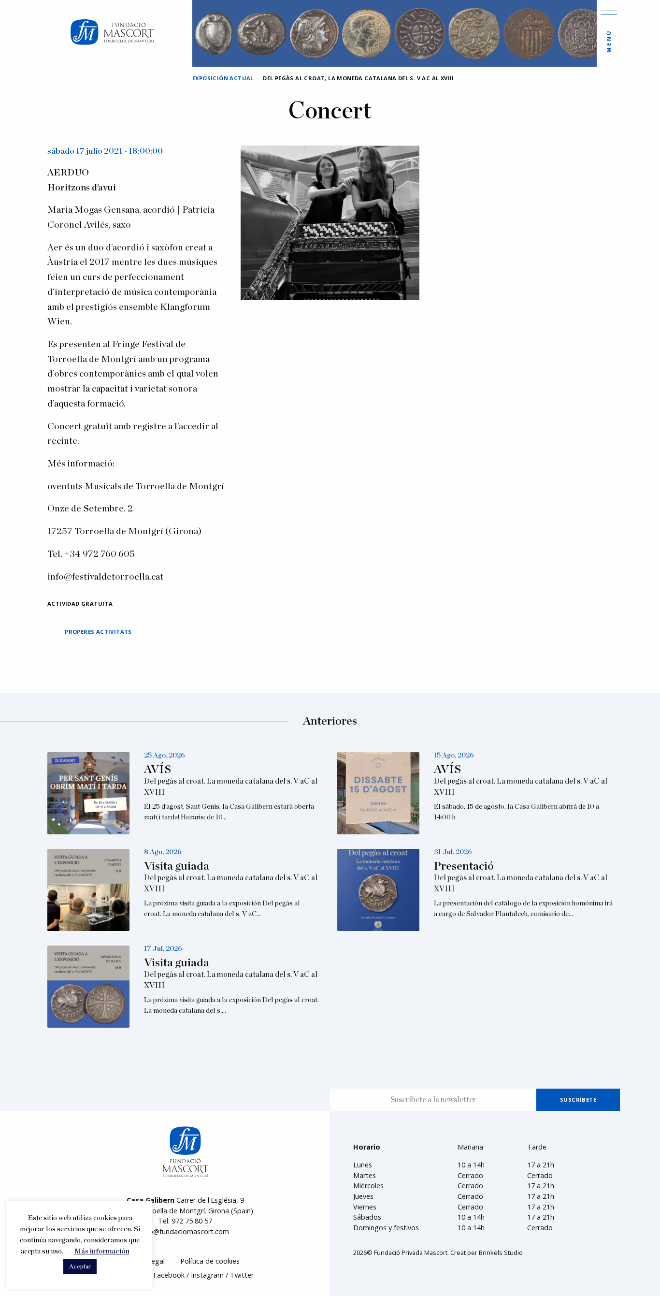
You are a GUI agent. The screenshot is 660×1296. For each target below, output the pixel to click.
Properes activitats (98, 631)
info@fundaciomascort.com (185, 1231)
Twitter (242, 1275)
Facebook (169, 1275)
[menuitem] (209, 1261)
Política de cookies (210, 1261)
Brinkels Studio (501, 1252)
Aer (55, 247)
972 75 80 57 (192, 1220)
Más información (101, 1251)
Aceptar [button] (80, 1267)
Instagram (207, 1275)
